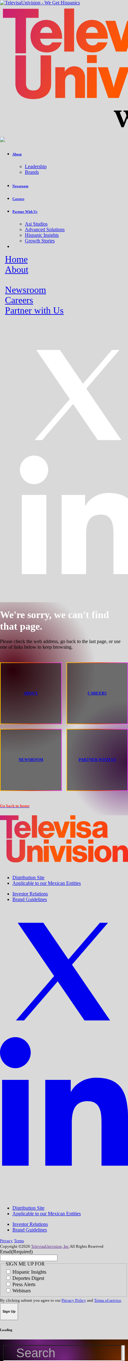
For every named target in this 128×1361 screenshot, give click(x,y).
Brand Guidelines (29, 899)
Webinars (21, 1290)
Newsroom (25, 290)
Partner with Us (34, 310)
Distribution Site (28, 877)
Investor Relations (30, 893)
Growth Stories (40, 240)
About (16, 270)
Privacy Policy (74, 1300)
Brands (32, 172)
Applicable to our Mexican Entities (46, 883)
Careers (19, 300)
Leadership (36, 166)
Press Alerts (23, 1284)
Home (16, 259)
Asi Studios (36, 224)
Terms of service (107, 1300)
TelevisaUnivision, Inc (50, 1246)
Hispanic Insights (42, 235)
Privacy (6, 1240)
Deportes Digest (28, 1278)
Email (16, 1251)
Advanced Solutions (45, 229)
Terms (19, 1240)
